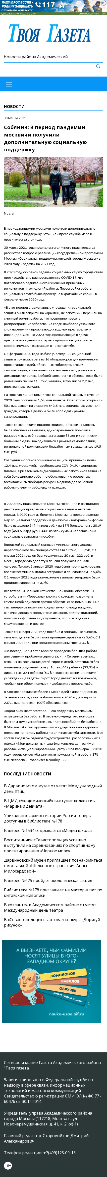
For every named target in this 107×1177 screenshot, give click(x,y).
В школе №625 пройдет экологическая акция (48, 880)
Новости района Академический (36, 57)
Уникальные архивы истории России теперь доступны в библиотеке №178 (47, 818)
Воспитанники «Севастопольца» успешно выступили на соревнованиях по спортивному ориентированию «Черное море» (49, 845)
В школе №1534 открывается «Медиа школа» (48, 830)
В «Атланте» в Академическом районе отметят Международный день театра (50, 907)
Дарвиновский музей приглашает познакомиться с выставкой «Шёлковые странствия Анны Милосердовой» (53, 865)
